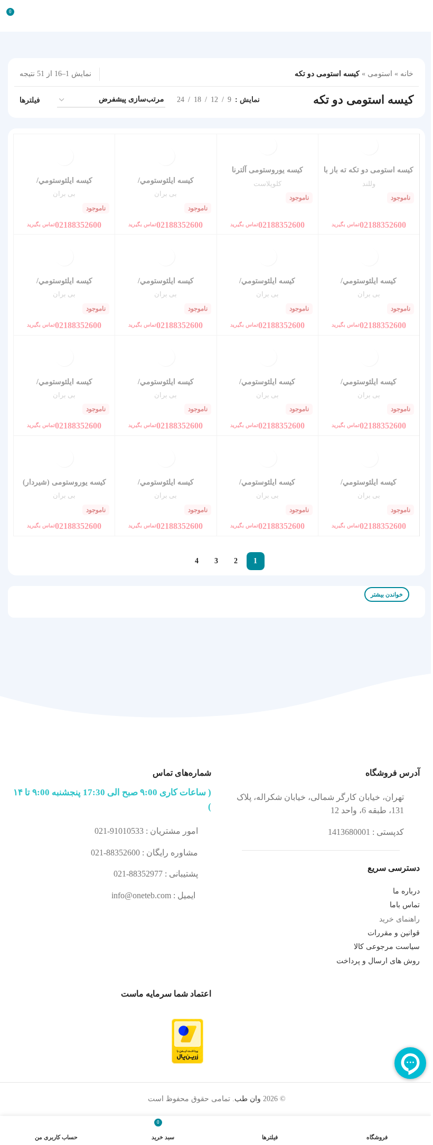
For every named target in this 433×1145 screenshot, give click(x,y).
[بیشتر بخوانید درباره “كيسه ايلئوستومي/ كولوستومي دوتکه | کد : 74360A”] (64, 256)
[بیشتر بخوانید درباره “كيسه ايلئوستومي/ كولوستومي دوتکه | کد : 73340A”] (165, 357)
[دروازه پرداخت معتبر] (187, 1041)
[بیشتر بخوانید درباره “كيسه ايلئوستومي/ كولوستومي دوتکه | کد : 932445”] (64, 156)
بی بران (165, 194)
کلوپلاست (267, 184)
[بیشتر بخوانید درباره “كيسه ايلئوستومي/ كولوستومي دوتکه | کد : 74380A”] (165, 256)
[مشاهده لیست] (145, 74)
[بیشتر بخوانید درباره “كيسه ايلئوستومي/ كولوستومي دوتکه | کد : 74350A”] (369, 357)
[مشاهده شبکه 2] (129, 74)
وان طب (247, 1099)
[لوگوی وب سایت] (216, 15)
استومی (380, 74)
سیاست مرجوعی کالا (387, 947)
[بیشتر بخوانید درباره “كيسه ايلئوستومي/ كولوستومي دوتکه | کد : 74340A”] (267, 357)
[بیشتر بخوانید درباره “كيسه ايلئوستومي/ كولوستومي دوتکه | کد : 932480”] (165, 156)
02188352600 (369, 223)
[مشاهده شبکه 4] (112, 74)
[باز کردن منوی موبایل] (420, 15)
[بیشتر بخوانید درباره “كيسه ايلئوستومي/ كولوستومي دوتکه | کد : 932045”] (369, 256)
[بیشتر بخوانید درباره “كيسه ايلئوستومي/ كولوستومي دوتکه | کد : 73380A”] (267, 256)
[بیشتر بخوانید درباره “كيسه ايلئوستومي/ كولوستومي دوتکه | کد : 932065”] (369, 458)
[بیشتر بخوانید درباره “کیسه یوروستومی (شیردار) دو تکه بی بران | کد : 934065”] (64, 458)
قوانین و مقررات (394, 933)
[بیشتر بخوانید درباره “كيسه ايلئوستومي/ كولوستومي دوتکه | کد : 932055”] (165, 458)
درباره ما (406, 891)
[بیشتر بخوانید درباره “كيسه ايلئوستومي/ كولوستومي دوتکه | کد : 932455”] (267, 458)
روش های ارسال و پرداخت (378, 961)
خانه (406, 74)
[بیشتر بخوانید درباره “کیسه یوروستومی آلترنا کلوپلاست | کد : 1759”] (267, 145)
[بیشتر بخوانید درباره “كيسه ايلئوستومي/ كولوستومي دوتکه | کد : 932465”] (64, 357)
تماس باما (405, 905)
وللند (368, 184)
